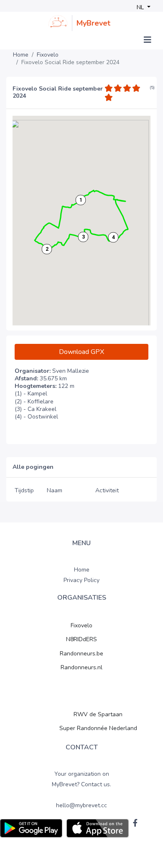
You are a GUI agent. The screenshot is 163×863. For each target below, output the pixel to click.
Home (20, 55)
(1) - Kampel (31, 394)
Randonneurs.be (81, 654)
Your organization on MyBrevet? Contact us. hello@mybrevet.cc (81, 790)
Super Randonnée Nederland (98, 728)
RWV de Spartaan (98, 714)
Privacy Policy (81, 580)
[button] (80, 200)
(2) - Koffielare (34, 402)
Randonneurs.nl (81, 667)
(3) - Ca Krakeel (35, 409)
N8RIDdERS (81, 639)
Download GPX (81, 351)
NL (141, 7)
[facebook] (135, 823)
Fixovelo (48, 55)
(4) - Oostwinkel (36, 417)
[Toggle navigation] (147, 40)
